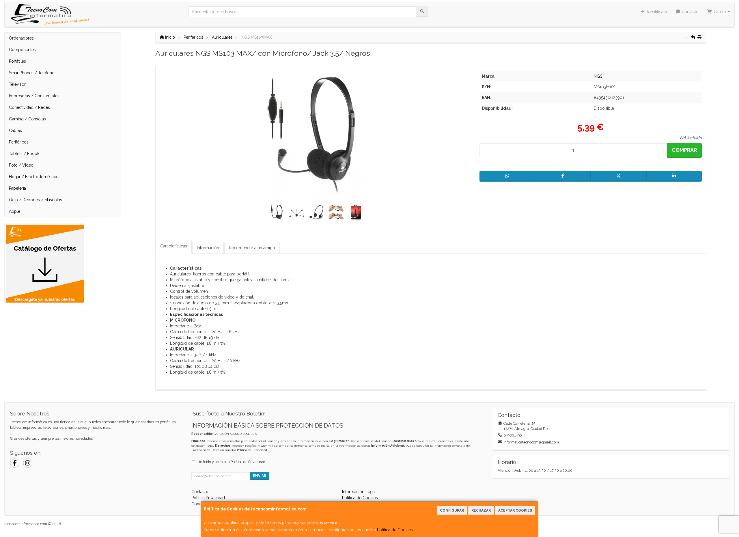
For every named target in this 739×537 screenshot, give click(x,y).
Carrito (719, 11)
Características (173, 246)
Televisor (17, 84)
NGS (598, 76)
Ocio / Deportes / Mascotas (35, 199)
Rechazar (481, 510)
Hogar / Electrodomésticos (35, 176)
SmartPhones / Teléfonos (33, 72)
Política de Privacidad (252, 450)
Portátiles (17, 61)
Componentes (22, 49)
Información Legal (359, 491)
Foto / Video (21, 165)
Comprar (684, 150)
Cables (15, 130)
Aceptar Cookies (515, 510)
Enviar (259, 476)
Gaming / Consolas (27, 119)
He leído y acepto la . (231, 462)
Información (208, 247)
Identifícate (656, 11)
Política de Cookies (395, 529)
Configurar (452, 510)
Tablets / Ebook (24, 153)
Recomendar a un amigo (252, 247)
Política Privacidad (208, 497)
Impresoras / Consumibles (34, 96)
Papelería (17, 188)
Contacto (689, 11)
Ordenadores (21, 38)
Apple (14, 211)
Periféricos (19, 142)
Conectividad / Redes (29, 107)
